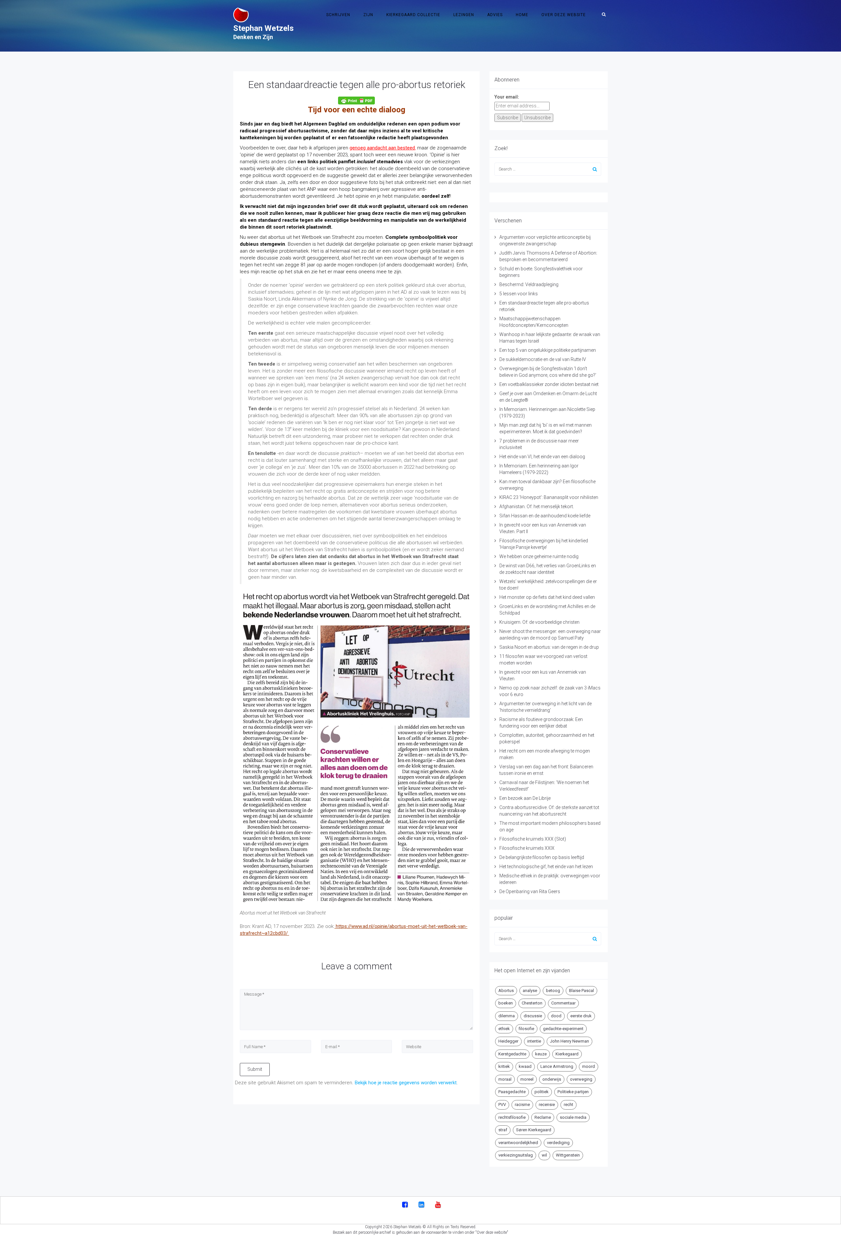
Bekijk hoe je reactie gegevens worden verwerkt (406, 1083)
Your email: (506, 97)
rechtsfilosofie (512, 1117)
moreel (527, 1079)
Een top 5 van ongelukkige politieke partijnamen (547, 350)
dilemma (506, 1015)
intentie (534, 1041)
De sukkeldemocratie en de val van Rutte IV (542, 359)
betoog (553, 990)
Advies (495, 14)
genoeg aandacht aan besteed (382, 148)
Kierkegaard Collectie (413, 14)
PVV (502, 1104)
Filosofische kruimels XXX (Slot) (532, 839)
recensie (547, 1104)
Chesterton (532, 1003)
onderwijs (551, 1079)
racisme (522, 1104)
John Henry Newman (569, 1041)
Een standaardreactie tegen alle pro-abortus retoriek (356, 84)
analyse (530, 990)
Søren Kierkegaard (533, 1129)
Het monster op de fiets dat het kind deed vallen (547, 597)
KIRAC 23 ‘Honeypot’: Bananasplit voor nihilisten (548, 497)
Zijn (368, 14)
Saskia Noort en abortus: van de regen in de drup (549, 647)
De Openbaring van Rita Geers (529, 891)
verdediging (558, 1142)
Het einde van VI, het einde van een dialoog (542, 456)
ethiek (504, 1028)
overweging (581, 1079)
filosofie (526, 1028)
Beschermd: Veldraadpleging (528, 284)
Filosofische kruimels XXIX (527, 848)
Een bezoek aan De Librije (525, 798)
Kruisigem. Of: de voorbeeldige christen (539, 622)
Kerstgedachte (512, 1053)
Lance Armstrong (556, 1066)
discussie (533, 1015)
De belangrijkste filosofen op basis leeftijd (541, 857)
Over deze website (563, 14)
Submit (254, 1069)
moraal (504, 1079)
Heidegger (508, 1041)
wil (544, 1155)
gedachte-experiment (563, 1028)
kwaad (525, 1066)
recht (568, 1104)
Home (522, 14)
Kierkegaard (567, 1053)
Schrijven (338, 14)
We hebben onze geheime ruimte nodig (539, 556)
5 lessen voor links (518, 293)
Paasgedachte (512, 1091)
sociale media (573, 1117)
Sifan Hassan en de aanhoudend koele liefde (544, 515)
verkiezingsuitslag (515, 1155)
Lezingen (463, 14)
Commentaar (563, 1003)
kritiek (504, 1066)
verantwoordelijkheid (518, 1142)
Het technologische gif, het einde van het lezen (546, 866)
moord (588, 1066)
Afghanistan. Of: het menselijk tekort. (536, 506)
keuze (541, 1053)
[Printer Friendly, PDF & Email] (356, 100)
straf (502, 1129)
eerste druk (581, 1015)
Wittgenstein (568, 1155)
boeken (505, 1003)
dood (556, 1015)
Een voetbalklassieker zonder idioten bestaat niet (549, 384)
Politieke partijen (573, 1091)
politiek (541, 1091)
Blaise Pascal (581, 990)
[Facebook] (405, 1205)
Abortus (506, 990)
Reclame (542, 1117)
